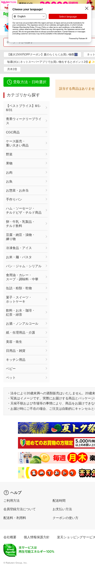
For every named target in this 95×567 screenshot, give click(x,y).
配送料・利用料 (14, 518)
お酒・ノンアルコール (22, 323)
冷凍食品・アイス (19, 248)
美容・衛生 (14, 342)
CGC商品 (13, 132)
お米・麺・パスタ (19, 257)
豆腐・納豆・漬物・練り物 (20, 237)
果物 (9, 163)
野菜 (9, 154)
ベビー (11, 368)
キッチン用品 (15, 359)
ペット (11, 377)
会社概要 (9, 537)
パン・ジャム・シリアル (24, 266)
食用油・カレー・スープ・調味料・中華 (22, 277)
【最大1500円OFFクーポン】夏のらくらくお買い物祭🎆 (42, 54)
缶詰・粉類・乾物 (19, 288)
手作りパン (14, 199)
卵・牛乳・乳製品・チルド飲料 (20, 224)
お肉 (9, 172)
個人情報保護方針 (37, 537)
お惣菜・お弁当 (17, 190)
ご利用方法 (11, 500)
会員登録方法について (19, 509)
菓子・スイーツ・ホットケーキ (19, 299)
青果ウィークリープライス (24, 121)
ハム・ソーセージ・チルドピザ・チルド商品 (24, 210)
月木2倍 (12, 69)
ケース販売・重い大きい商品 (17, 143)
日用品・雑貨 (15, 350)
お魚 (9, 181)
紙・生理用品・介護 (20, 332)
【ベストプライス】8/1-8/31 (23, 108)
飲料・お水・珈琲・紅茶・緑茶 (20, 312)
